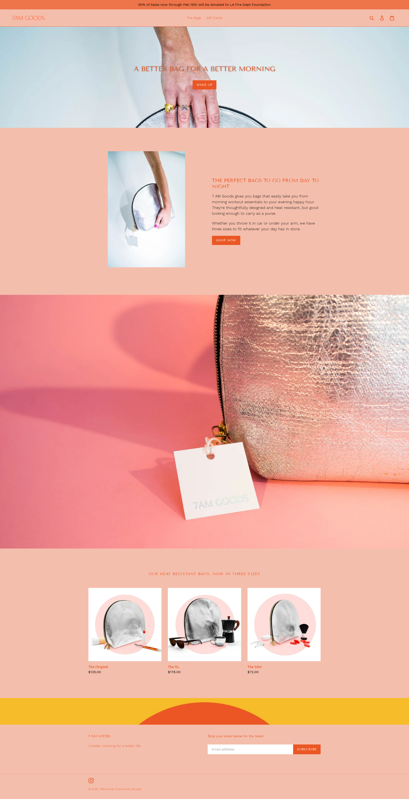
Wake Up (204, 85)
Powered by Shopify (128, 789)
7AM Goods (106, 789)
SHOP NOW (226, 240)
